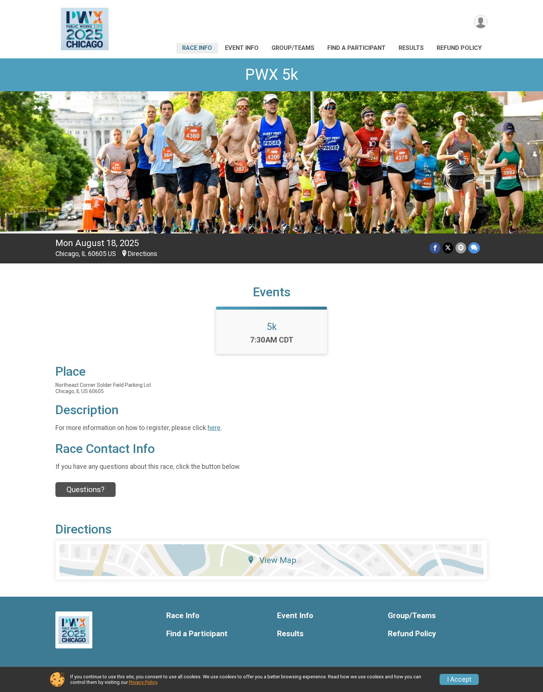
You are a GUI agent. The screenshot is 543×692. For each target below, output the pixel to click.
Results (411, 47)
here (214, 428)
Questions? (85, 489)
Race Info (197, 47)
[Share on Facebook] (435, 247)
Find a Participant (356, 47)
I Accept (459, 679)
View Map (277, 560)
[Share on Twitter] (448, 247)
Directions (142, 254)
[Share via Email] (460, 247)
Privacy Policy (143, 682)
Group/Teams (293, 47)
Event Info (242, 47)
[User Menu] (481, 21)
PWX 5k (271, 74)
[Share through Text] (474, 247)
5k (272, 326)
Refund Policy (459, 47)
